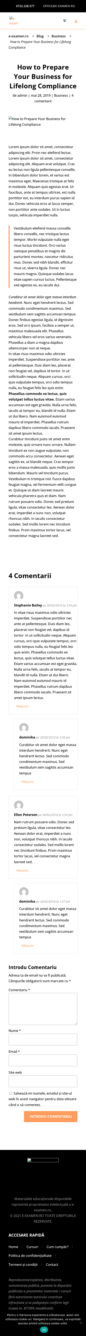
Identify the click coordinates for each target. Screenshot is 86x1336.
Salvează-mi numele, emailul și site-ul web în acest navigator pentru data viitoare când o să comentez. (42, 1099)
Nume (15, 1030)
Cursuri (32, 1247)
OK (44, 1329)
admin (22, 95)
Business (61, 95)
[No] (81, 1323)
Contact (52, 1264)
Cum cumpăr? (57, 1247)
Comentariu (19, 990)
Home (13, 1247)
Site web (15, 1072)
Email (14, 1051)
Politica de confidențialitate (30, 1255)
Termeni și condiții (23, 1264)
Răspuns (22, 706)
